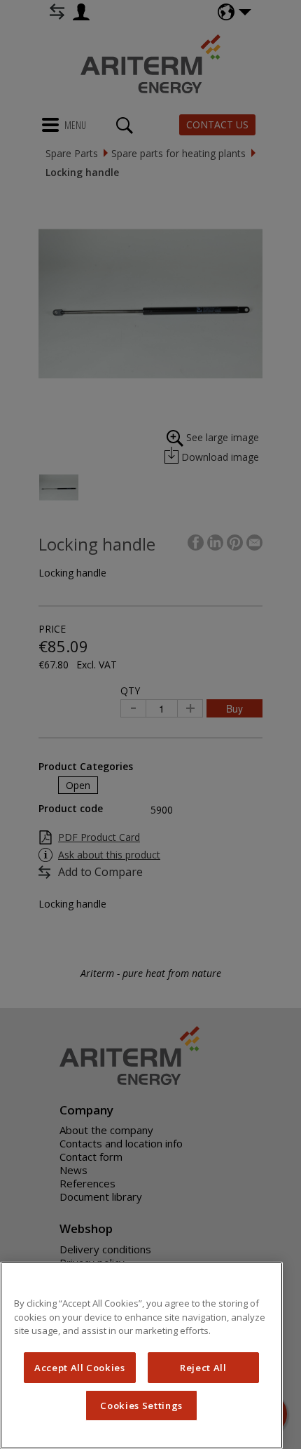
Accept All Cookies (79, 1367)
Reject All (203, 1367)
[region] (141, 1355)
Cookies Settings (141, 1405)
